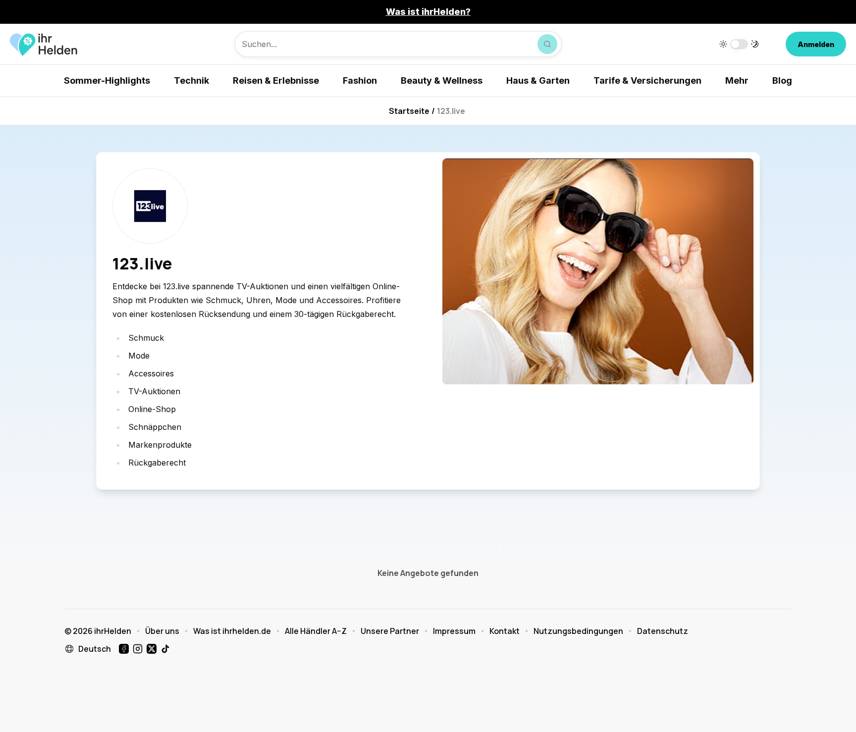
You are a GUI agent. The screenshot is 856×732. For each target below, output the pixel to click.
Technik (191, 80)
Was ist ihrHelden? (428, 11)
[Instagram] (138, 649)
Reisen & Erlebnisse (276, 80)
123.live (451, 110)
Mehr (737, 80)
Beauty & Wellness (441, 80)
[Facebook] (124, 649)
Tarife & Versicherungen (647, 80)
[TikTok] (165, 649)
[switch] (739, 44)
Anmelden (816, 44)
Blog (782, 80)
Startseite (409, 110)
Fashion (360, 80)
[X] (152, 649)
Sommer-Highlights (107, 80)
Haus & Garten (538, 80)
